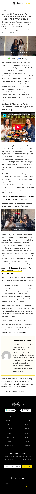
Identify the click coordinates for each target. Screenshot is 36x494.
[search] (33, 4)
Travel (27, 424)
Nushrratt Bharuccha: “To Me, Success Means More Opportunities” (16, 270)
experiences (13, 330)
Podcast (27, 445)
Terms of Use (9, 445)
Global (28, 3)
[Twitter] (15, 478)
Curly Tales (8, 333)
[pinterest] (11, 33)
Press (27, 441)
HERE (25, 333)
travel (3, 330)
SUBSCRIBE (27, 466)
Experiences (9, 424)
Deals (9, 441)
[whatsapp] (8, 33)
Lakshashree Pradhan (11, 29)
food (28, 327)
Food (27, 416)
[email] (13, 33)
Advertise (9, 428)
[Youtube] (23, 478)
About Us (9, 420)
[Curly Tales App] (10, 410)
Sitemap (27, 428)
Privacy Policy (9, 437)
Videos (9, 433)
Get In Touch (27, 420)
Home (3, 10)
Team (27, 437)
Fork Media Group (22, 486)
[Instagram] (19, 478)
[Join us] (12, 58)
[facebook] (2, 33)
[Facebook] (12, 478)
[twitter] (5, 33)
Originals (27, 433)
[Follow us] (23, 58)
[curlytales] (18, 406)
